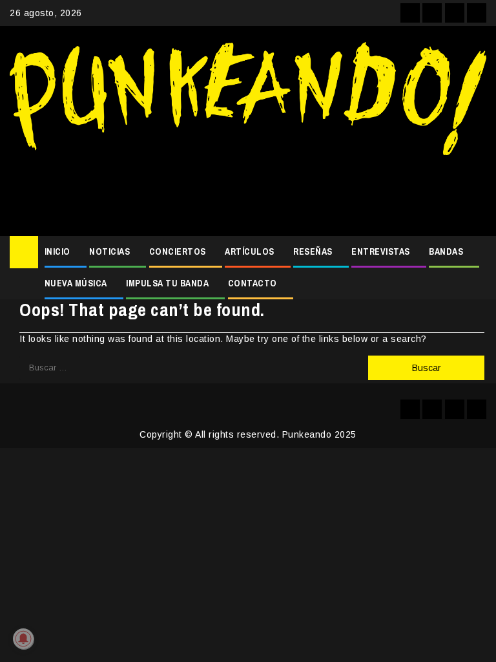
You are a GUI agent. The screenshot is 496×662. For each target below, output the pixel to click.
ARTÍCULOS (249, 251)
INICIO (57, 251)
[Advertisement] (248, 191)
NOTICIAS (109, 251)
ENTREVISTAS (380, 251)
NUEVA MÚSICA (76, 283)
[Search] (477, 252)
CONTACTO (252, 283)
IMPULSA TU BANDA (167, 283)
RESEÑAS (313, 251)
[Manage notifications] (23, 638)
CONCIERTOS (177, 251)
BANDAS (446, 251)
